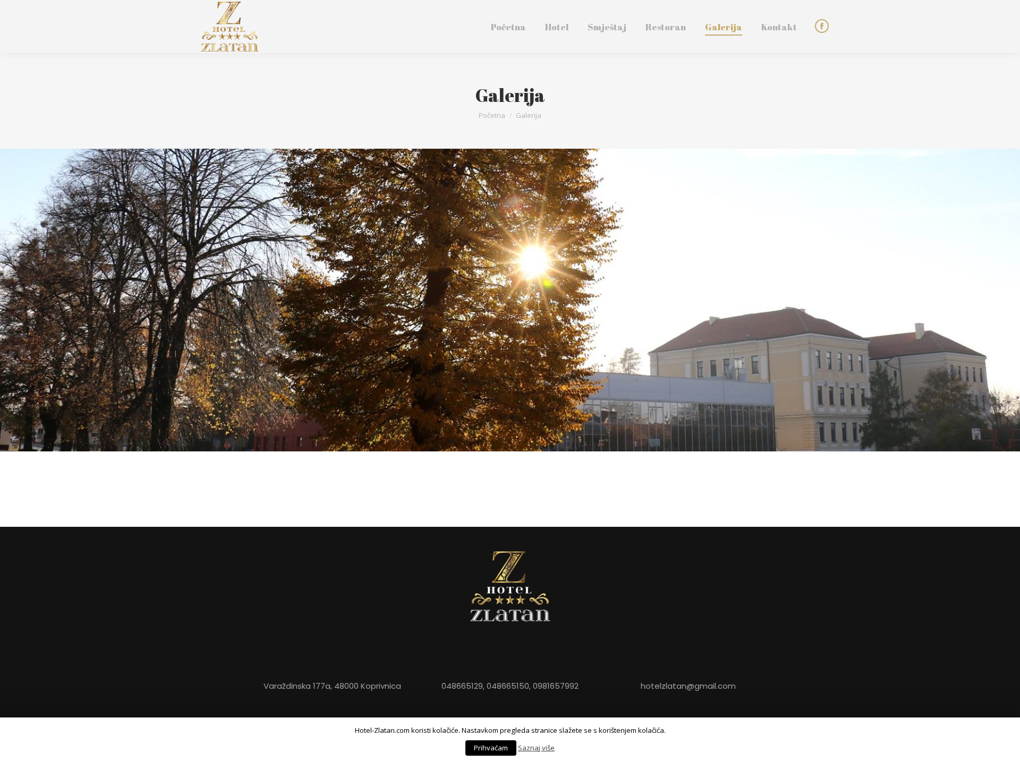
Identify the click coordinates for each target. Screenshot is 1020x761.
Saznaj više (536, 748)
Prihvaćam (491, 748)
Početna (492, 115)
